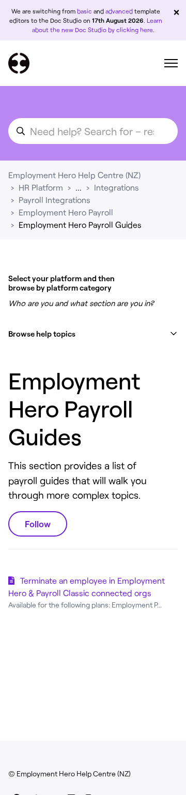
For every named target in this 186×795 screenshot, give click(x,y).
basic (84, 11)
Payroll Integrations (54, 200)
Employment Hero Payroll (66, 212)
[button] (93, 334)
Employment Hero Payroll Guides (80, 224)
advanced (119, 11)
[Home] (18, 63)
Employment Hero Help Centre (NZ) (74, 175)
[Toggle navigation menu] (171, 63)
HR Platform (41, 187)
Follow (38, 523)
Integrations (116, 187)
